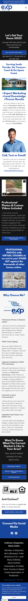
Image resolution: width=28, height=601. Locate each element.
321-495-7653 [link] (14, 59)
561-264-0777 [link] (8, 56)
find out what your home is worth (14, 472)
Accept (14, 597)
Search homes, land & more (14, 512)
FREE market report (14, 466)
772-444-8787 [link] (18, 56)
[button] (25, 7)
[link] (6, 7)
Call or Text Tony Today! (14, 52)
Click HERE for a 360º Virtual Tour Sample (14, 238)
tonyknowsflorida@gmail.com (13, 170)
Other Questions (13, 477)
